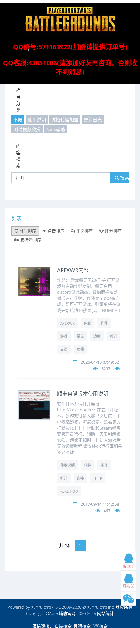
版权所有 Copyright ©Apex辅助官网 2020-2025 (79, 610)
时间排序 (27, 231)
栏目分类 (18, 100)
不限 (17, 119)
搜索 (124, 178)
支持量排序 (30, 240)
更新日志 (93, 119)
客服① (128, 566)
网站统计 (105, 613)
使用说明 (37, 119)
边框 (97, 336)
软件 (87, 465)
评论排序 (84, 231)
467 (107, 510)
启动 (63, 349)
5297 (105, 369)
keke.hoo (69, 491)
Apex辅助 (55, 129)
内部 (87, 323)
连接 (80, 478)
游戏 (63, 336)
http (97, 478)
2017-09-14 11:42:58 (100, 504)
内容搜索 (18, 156)
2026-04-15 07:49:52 (100, 362)
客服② (128, 586)
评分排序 (113, 231)
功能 (80, 349)
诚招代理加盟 (64, 119)
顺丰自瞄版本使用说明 (82, 394)
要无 (80, 336)
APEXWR (67, 323)
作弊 (104, 323)
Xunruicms (41, 607)
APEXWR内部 (73, 270)
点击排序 (55, 231)
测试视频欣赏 (27, 129)
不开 (104, 465)
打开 (113, 336)
